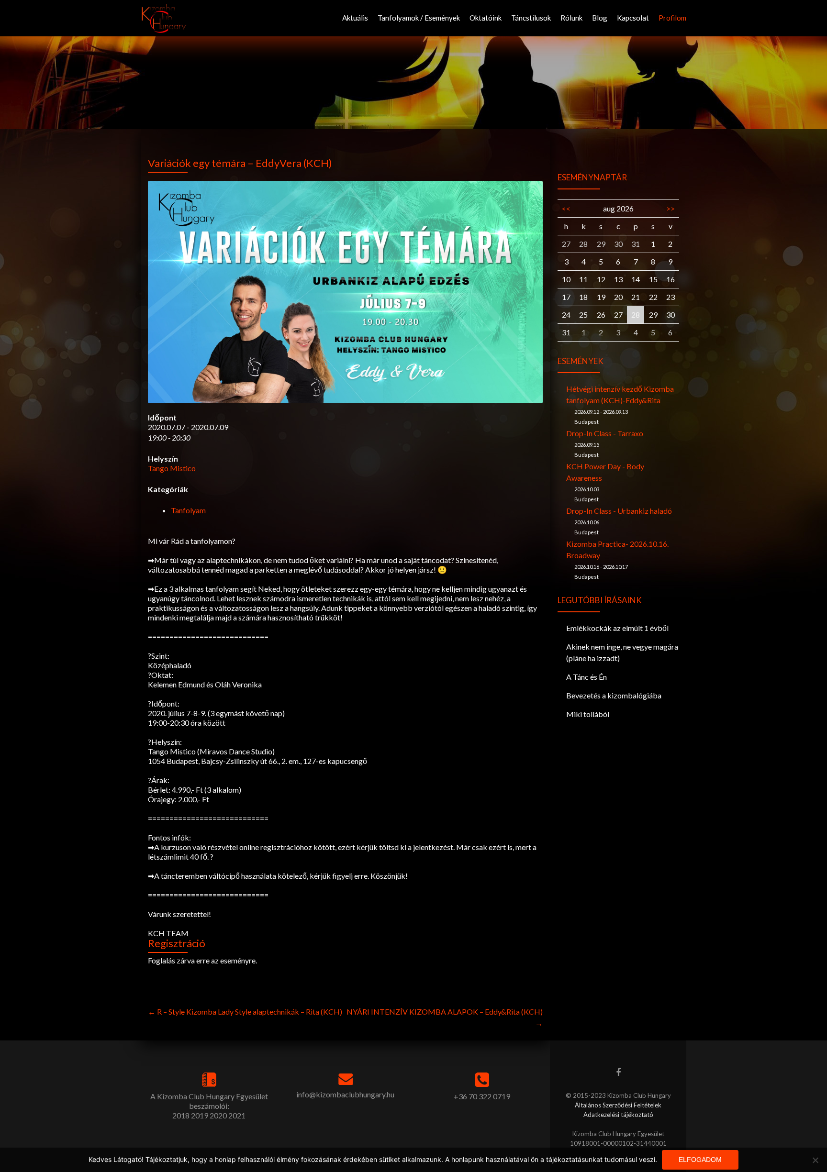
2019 (199, 1115)
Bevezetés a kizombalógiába (613, 695)
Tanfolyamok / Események (419, 17)
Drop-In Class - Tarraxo (604, 433)
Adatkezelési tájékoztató (618, 1114)
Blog (599, 17)
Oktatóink (485, 17)
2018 (181, 1115)
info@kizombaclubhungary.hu (345, 1094)
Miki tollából (587, 714)
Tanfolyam (188, 510)
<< (566, 208)
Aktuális (355, 17)
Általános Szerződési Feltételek (618, 1105)
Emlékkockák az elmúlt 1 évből (617, 627)
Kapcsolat (633, 17)
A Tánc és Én (586, 676)
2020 (218, 1115)
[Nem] (815, 1160)
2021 (237, 1115)
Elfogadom (700, 1159)
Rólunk (571, 17)
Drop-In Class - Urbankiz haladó (619, 510)
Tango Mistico (172, 468)
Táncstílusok (531, 17)
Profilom (672, 17)
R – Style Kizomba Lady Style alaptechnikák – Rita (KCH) (245, 1011)
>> (670, 208)
